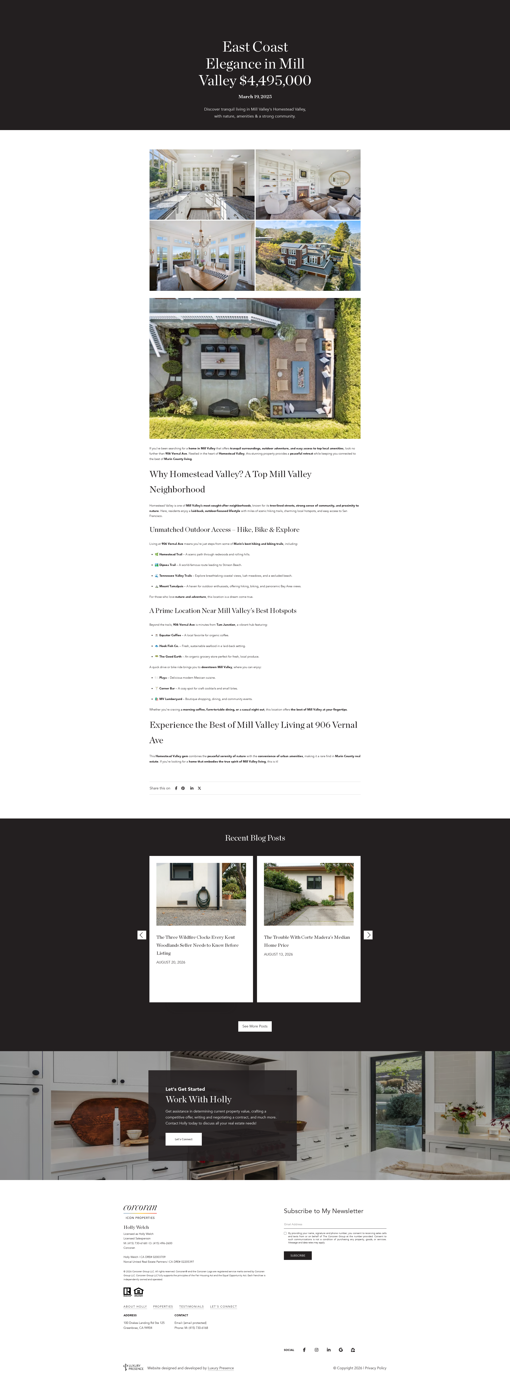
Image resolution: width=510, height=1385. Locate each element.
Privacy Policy (375, 1368)
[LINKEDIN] (329, 1350)
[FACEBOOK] (304, 1350)
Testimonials (191, 1306)
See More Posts (255, 1026)
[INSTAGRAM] (316, 1350)
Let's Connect (183, 1139)
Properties (163, 1306)
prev (141, 935)
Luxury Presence (221, 1368)
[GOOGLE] (341, 1350)
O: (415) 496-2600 (160, 1243)
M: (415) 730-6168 (135, 1243)
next (368, 935)
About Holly (135, 1306)
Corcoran (129, 1248)
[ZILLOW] (353, 1350)
